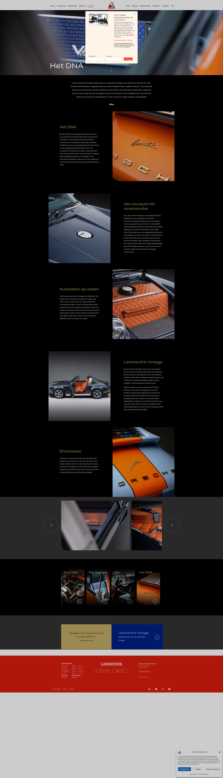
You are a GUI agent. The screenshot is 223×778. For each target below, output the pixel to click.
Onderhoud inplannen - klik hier (123, 40)
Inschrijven (128, 59)
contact (131, 33)
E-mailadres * (92, 56)
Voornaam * (109, 56)
